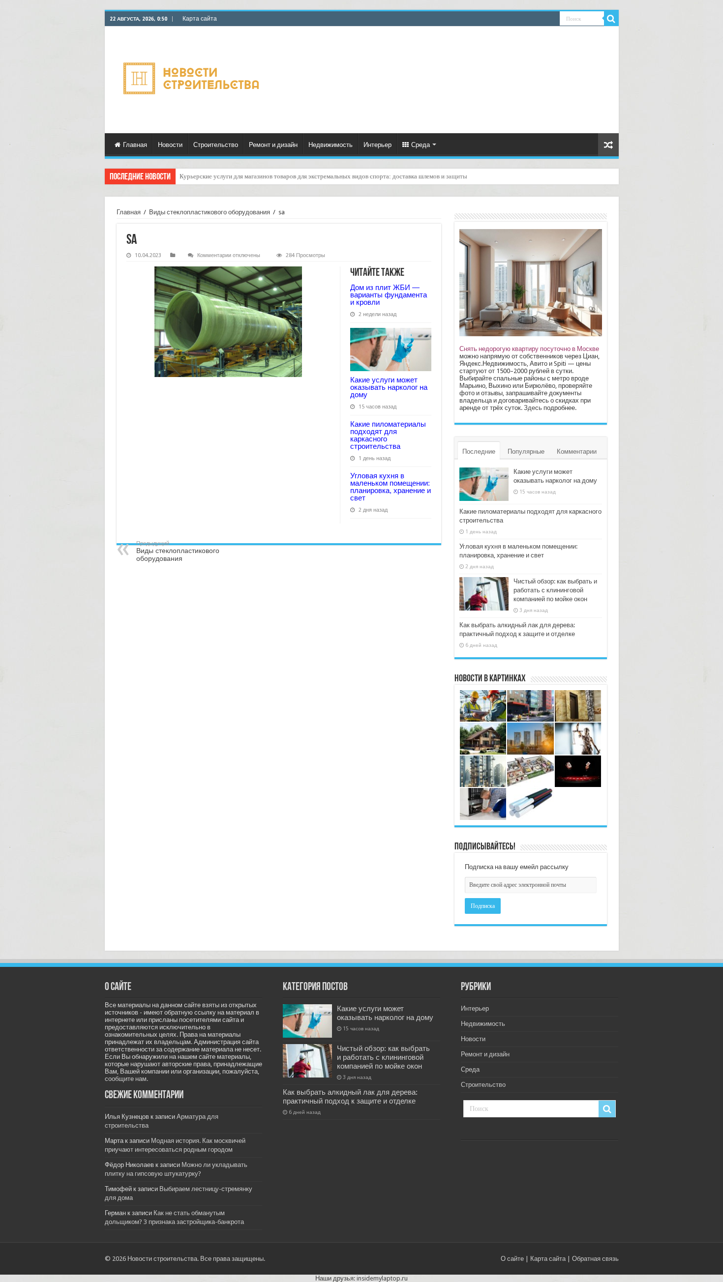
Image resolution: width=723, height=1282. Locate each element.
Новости (170, 144)
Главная (135, 144)
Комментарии (577, 451)
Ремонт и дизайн (273, 144)
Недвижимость (330, 144)
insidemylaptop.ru (382, 1278)
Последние (478, 451)
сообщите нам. (126, 1078)
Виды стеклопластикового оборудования (209, 212)
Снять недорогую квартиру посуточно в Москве (529, 348)
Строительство (215, 144)
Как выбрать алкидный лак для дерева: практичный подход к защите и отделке (350, 1097)
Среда (420, 144)
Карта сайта (199, 18)
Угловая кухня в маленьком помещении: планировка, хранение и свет (390, 486)
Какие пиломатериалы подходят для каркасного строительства (388, 435)
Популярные (526, 451)
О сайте (512, 1258)
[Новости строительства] (192, 80)
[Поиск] (611, 18)
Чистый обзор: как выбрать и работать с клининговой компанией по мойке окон (555, 590)
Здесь (533, 407)
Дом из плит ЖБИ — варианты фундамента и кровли (388, 294)
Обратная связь (595, 1258)
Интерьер (377, 144)
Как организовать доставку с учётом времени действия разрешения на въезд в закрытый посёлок (314, 176)
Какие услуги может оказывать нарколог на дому (388, 387)
